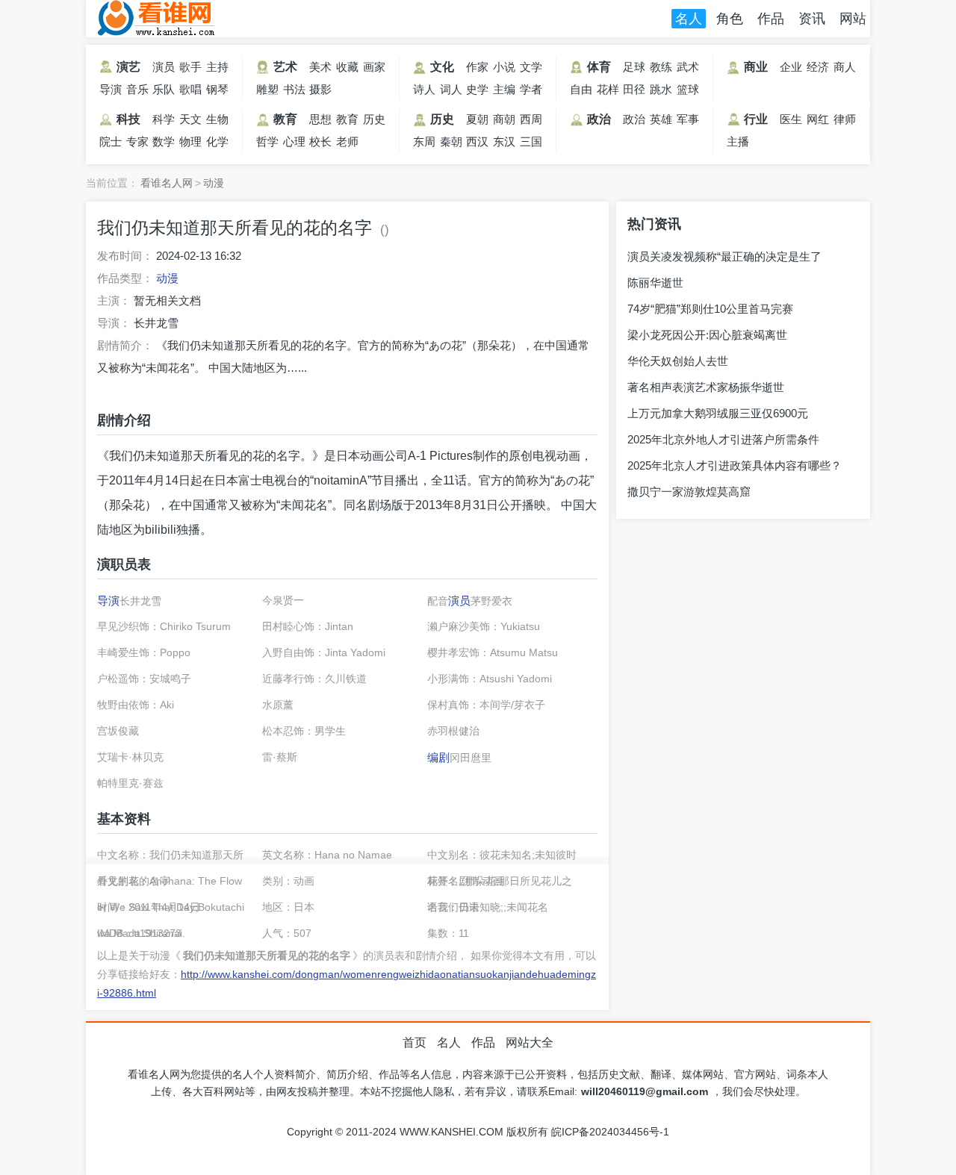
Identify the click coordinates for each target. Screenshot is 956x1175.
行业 (756, 119)
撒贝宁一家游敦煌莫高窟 (689, 491)
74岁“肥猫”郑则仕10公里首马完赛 (710, 308)
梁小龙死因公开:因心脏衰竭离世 (707, 334)
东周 (424, 141)
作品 (770, 18)
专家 (137, 141)
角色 (729, 18)
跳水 (661, 89)
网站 (852, 18)
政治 (599, 119)
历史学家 (374, 122)
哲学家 (267, 144)
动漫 (213, 183)
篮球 (688, 89)
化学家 (217, 144)
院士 (110, 141)
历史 (442, 119)
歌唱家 (190, 92)
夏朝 (477, 119)
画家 (374, 66)
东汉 (504, 141)
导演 (110, 89)
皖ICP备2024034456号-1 (610, 1132)
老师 (347, 141)
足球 (634, 66)
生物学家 (217, 122)
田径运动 (634, 92)
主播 (738, 141)
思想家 (320, 122)
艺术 (285, 66)
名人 (688, 18)
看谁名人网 (157, 18)
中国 (193, 505)
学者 (531, 89)
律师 (845, 119)
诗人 (424, 89)
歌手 (190, 66)
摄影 (320, 89)
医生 (791, 119)
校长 (320, 141)
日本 (348, 455)
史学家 (477, 92)
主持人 (217, 69)
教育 (285, 119)
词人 (451, 89)
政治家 (634, 122)
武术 (688, 66)
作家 (477, 66)
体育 (599, 66)
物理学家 (190, 144)
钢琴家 (217, 92)
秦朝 (451, 141)
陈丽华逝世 (655, 282)
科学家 (163, 122)
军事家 (688, 122)
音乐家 (137, 92)
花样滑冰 (608, 92)
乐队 (163, 89)
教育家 (347, 122)
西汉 (477, 141)
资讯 (811, 18)
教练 (661, 66)
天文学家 (190, 122)
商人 (845, 66)
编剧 (438, 757)
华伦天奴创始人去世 (677, 361)
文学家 (531, 69)
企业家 (791, 69)
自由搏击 (581, 92)
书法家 (294, 92)
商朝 (504, 119)
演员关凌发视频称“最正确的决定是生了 (724, 256)
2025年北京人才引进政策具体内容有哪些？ (734, 465)
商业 (756, 66)
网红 (818, 119)
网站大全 (529, 1042)
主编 (504, 89)
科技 (128, 119)
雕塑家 (267, 92)
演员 (163, 66)
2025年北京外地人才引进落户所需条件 (723, 439)
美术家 (320, 69)
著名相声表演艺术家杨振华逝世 (705, 387)
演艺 (128, 66)
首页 (414, 1042)
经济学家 (818, 69)
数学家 (163, 144)
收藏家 (347, 69)
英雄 (661, 119)
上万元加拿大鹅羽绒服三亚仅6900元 (717, 413)
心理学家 (294, 144)
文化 (442, 66)
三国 (531, 141)
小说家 (504, 69)
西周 (531, 119)
